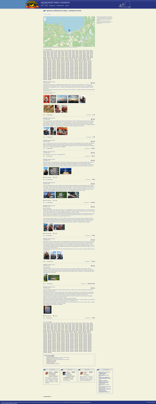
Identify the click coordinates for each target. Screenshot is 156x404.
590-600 (51, 55)
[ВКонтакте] (91, 82)
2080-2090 (89, 69)
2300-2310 (89, 71)
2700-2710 (72, 76)
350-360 (66, 52)
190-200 (59, 51)
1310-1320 (89, 60)
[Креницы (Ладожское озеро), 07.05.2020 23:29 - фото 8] (64, 109)
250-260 (80, 51)
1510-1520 (81, 63)
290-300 (44, 52)
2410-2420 (89, 72)
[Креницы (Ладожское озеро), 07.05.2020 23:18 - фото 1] (46, 131)
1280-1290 (76, 60)
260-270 (84, 51)
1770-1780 (49, 66)
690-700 (87, 55)
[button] (69, 30)
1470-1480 (63, 63)
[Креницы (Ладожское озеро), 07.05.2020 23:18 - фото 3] (62, 131)
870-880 (51, 57)
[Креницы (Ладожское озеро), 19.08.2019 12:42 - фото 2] (54, 278)
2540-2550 (49, 347)
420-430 (91, 52)
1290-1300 (81, 60)
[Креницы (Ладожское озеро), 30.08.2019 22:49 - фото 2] (50, 227)
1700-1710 (67, 65)
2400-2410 (85, 72)
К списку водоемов (48, 14)
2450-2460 (58, 73)
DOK (94, 114)
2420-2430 (45, 73)
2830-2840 (81, 77)
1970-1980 (89, 67)
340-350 (62, 52)
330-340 (59, 52)
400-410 (84, 52)
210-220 (66, 51)
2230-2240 (58, 71)
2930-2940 (76, 78)
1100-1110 (45, 59)
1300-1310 (85, 60)
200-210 (62, 51)
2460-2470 (63, 73)
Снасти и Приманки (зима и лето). (105, 386)
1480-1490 (67, 63)
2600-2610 (76, 347)
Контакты (67, 5)
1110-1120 (49, 59)
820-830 (84, 56)
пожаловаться (87, 148)
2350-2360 (63, 72)
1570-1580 (58, 64)
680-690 (84, 55)
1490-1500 (72, 63)
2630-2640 (89, 347)
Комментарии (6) (49, 235)
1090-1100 (89, 58)
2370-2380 (72, 72)
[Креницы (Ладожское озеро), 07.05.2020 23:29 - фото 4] (73, 99)
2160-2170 (76, 70)
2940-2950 (81, 78)
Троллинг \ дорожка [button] (47, 177)
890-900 (59, 57)
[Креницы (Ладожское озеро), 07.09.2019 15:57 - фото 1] (49, 195)
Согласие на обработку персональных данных (9, 403)
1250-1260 (63, 60)
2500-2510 (81, 73)
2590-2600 (72, 347)
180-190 (55, 51)
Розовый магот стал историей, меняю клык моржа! (53, 375)
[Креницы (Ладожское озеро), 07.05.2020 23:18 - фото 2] (53, 131)
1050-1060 (71, 58)
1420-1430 (89, 62)
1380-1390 (72, 62)
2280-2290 (81, 71)
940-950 (77, 57)
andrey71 (93, 148)
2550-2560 (54, 347)
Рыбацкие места (52, 5)
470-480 (59, 53)
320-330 (55, 52)
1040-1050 (67, 58)
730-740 (51, 56)
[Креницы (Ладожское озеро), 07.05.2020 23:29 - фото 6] (49, 109)
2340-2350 (58, 72)
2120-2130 (58, 70)
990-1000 (44, 58)
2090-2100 (45, 70)
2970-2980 (45, 79)
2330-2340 (54, 72)
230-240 (73, 51)
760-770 (62, 56)
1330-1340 (49, 62)
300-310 (48, 52)
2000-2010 (54, 69)
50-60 (62, 50)
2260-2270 (72, 71)
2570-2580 (63, 347)
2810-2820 (72, 77)
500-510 (69, 53)
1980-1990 (45, 69)
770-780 (66, 56)
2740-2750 (89, 76)
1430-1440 (45, 63)
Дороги (48, 358)
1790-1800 (58, 66)
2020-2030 (63, 69)
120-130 (83, 50)
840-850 (91, 56)
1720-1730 (76, 65)
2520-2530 (89, 73)
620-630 (62, 55)
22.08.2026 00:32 (107, 372)
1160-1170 (71, 59)
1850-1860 (85, 66)
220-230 (69, 51)
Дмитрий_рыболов (91, 283)
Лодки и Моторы (102, 375)
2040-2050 (72, 69)
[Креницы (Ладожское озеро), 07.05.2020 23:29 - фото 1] (46, 99)
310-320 (51, 52)
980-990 (91, 57)
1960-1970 (85, 67)
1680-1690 (58, 65)
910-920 (66, 57)
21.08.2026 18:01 (102, 374)
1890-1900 (54, 67)
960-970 (84, 57)
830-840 (87, 56)
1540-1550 (45, 64)
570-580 (44, 55)
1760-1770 (45, 66)
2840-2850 (85, 77)
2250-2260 (67, 71)
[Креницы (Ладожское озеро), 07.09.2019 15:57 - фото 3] (73, 195)
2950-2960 (85, 78)
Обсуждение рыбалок (50, 356)
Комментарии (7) (49, 283)
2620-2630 (85, 347)
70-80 (67, 50)
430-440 (44, 53)
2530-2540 (45, 347)
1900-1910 (58, 67)
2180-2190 (85, 70)
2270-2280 (76, 71)
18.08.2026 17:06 (102, 389)
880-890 (55, 57)
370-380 (73, 52)
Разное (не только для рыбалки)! (105, 388)
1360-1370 (63, 62)
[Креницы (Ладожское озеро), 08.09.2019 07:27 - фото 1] (46, 171)
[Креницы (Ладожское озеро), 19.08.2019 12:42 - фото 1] (45, 278)
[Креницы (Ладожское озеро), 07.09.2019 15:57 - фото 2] (61, 195)
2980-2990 (49, 79)
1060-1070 (76, 58)
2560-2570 (58, 347)
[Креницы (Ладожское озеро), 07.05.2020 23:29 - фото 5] (82, 99)
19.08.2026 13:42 (102, 387)
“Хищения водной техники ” (104, 382)
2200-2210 (45, 71)
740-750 (55, 56)
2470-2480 (67, 73)
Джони (94, 179)
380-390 (77, 52)
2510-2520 (85, 73)
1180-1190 (79, 59)
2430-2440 (49, 73)
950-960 (80, 57)
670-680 (80, 55)
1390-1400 (76, 62)
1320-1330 (45, 62)
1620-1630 (81, 64)
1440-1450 (49, 63)
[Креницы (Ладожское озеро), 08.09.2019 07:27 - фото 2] (54, 171)
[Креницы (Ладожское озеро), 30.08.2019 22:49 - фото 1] (45, 227)
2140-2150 (67, 70)
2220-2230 (54, 71)
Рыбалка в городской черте (51, 361)
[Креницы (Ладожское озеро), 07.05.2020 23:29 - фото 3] (62, 99)
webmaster (148, 403)
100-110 (76, 50)
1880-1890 (49, 67)
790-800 (73, 56)
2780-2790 (58, 77)
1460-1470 (58, 63)
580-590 (48, 55)
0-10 (48, 50)
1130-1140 (58, 59)
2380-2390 (76, 72)
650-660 (73, 55)
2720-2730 (81, 76)
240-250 (77, 51)
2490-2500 (76, 73)
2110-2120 (54, 70)
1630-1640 (85, 64)
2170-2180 (80, 70)
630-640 (66, 55)
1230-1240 (54, 60)
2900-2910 (63, 78)
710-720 (44, 56)
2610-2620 (81, 347)
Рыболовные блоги (60, 5)
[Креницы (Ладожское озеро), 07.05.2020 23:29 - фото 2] (53, 99)
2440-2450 (54, 73)
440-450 (48, 53)
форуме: (53, 355)
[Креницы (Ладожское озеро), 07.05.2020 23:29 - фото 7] (58, 109)
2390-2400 (81, 72)
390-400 (80, 52)
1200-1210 (88, 59)
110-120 (80, 50)
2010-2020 (58, 69)
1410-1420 (85, 62)
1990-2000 (49, 69)
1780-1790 (54, 66)
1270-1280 (72, 60)
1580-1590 (63, 64)
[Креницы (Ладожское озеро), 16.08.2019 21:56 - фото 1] (47, 310)
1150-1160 (66, 59)
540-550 (84, 53)
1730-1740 (81, 65)
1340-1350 (54, 62)
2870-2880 (49, 78)
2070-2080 (85, 69)
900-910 (62, 57)
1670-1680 (54, 65)
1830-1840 (76, 66)
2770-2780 (54, 77)
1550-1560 (49, 64)
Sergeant (93, 261)
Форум (46, 5)
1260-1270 (67, 60)
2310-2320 (45, 72)
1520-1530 (85, 63)
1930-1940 (72, 67)
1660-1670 (49, 65)
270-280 (87, 51)
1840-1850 (81, 66)
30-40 (57, 50)
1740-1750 (85, 65)
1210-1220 (45, 60)
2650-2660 (49, 76)
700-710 (91, 55)
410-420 (87, 52)
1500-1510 (76, 63)
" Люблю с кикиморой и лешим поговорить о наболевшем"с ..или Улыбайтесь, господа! (69, 376)
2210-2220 (49, 71)
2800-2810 (67, 77)
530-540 (80, 53)
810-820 (80, 56)
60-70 (65, 50)
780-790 (69, 56)
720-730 (48, 56)
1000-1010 (49, 58)
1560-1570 (54, 64)
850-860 (44, 57)
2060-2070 (81, 69)
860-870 (48, 57)
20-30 (54, 50)
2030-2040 (67, 69)
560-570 (91, 53)
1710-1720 (72, 65)
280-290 (91, 51)
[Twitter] (92, 82)
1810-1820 (67, 66)
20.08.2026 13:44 (102, 383)
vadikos (93, 235)
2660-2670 (54, 76)
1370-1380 (67, 62)
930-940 (73, 57)
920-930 (69, 57)
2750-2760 (45, 77)
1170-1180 (75, 59)
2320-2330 (49, 72)
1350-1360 (58, 62)
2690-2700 (67, 76)
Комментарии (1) (49, 148)
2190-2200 (89, 70)
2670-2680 (58, 76)
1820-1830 (72, 66)
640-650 (69, 55)
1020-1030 (58, 58)
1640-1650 (89, 64)
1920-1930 (67, 67)
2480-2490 (72, 73)
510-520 (73, 53)
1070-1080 (80, 58)
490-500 (66, 53)
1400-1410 (81, 62)
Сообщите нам (63, 47)
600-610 (55, 55)
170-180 (51, 51)
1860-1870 (89, 66)
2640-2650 (45, 76)
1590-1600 (67, 64)
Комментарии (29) (50, 261)
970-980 (87, 57)
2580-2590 (67, 347)
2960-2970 (89, 78)
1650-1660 (45, 65)
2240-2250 (63, 71)
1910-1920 (63, 67)
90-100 (73, 50)
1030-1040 (62, 58)
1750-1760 (89, 65)
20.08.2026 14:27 (106, 381)
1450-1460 (54, 63)
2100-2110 (49, 70)
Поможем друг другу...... (103, 373)
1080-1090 (85, 58)
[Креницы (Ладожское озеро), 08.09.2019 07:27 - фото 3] (66, 171)
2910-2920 (67, 78)
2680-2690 (63, 76)
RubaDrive (51, 372)
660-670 (77, 55)
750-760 (59, 56)
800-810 (77, 56)
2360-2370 (67, 72)
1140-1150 (62, 59)
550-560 (87, 53)
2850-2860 (89, 77)
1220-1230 (49, 60)
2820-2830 (76, 77)
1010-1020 (53, 58)
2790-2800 (63, 77)
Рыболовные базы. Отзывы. (51, 360)
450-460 (51, 53)
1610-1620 (76, 64)
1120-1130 (53, 59)
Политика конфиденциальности (85, 402)
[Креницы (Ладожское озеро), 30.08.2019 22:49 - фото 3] (59, 227)
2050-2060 (76, 69)
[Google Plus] (94, 82)
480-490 (62, 53)
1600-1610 (72, 64)
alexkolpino (93, 202)
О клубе (42, 5)
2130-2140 (63, 70)
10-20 (51, 50)
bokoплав (68, 372)
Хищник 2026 (101, 372)
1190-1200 (84, 59)
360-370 (69, 52)
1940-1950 (76, 67)
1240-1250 (58, 60)
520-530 (77, 53)
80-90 (70, 50)
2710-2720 (76, 76)
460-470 (55, 53)
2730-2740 (85, 76)
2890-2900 (58, 78)
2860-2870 (45, 78)
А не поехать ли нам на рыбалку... (52, 357)
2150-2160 (71, 70)
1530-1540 (89, 63)
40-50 (59, 50)
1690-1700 (63, 65)
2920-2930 (72, 78)
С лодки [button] (55, 177)
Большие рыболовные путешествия (53, 363)
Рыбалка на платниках (51, 362)
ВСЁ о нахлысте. (102, 384)
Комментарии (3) (49, 179)
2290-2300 (85, 71)
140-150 (90, 50)
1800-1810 (63, 66)
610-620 (59, 55)
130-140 (87, 50)
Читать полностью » (66, 380)
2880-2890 (54, 78)
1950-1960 (81, 67)
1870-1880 (45, 67)
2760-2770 (49, 77)
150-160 (44, 51)
